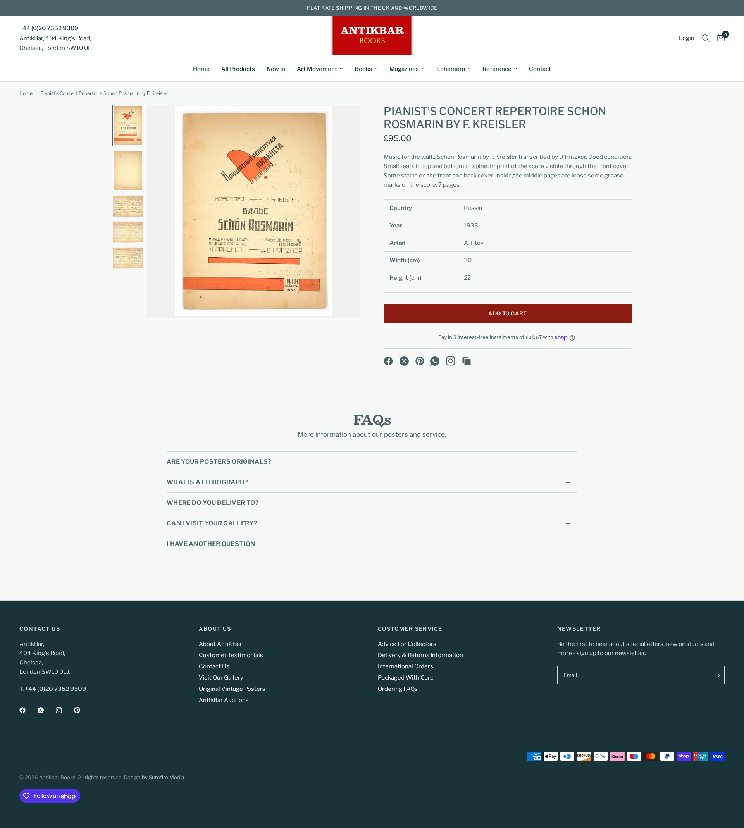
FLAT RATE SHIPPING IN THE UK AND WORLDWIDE (372, 8)
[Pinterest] (420, 361)
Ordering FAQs (398, 688)
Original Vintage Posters (232, 688)
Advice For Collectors (407, 643)
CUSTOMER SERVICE (410, 629)
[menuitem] (201, 68)
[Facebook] (388, 361)
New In (276, 68)
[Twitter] (46, 710)
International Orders (405, 666)
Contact (540, 68)
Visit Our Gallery (221, 677)
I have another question (211, 543)
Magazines (404, 68)
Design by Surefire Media (154, 777)
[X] (404, 361)
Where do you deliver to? (213, 502)
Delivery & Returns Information (420, 655)
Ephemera (450, 68)
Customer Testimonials (231, 655)
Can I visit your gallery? (212, 523)
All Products (238, 68)
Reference (497, 68)
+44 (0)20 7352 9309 (48, 28)
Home (201, 68)
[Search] (705, 38)
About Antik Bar (220, 643)
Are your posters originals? (219, 461)
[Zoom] (344, 121)
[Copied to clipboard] (466, 361)
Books (363, 68)
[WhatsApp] (434, 361)
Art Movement (317, 68)
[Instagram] (450, 361)
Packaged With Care (406, 677)
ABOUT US (215, 629)
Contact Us (214, 666)
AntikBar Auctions (224, 700)
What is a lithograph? (207, 482)
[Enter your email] (717, 675)
